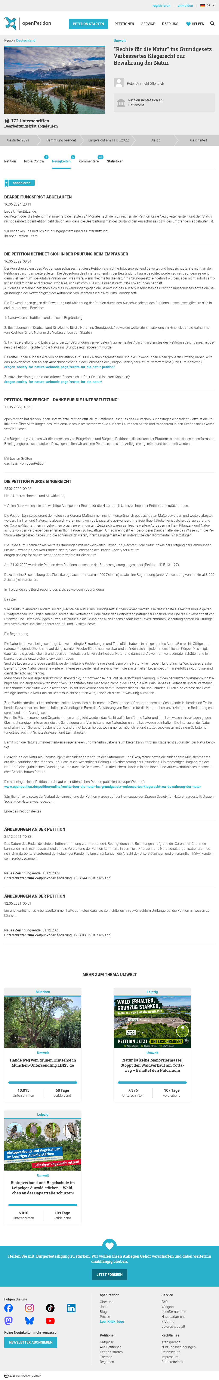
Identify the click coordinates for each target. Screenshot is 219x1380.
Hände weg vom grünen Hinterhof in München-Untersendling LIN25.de (43, 1062)
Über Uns (170, 24)
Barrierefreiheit (172, 1362)
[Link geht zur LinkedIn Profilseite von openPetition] (71, 1308)
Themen (106, 1357)
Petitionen (125, 24)
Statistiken (115, 161)
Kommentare (89, 159)
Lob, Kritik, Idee (112, 1322)
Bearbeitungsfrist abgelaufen (38, 197)
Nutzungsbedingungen (178, 1347)
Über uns (106, 1302)
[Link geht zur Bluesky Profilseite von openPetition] (29, 1321)
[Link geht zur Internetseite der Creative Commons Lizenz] (6, 1375)
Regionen (107, 1362)
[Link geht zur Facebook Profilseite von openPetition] (8, 1308)
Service (148, 24)
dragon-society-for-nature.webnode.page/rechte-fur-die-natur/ (53, 382)
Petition (10, 161)
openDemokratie (173, 1312)
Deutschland (25, 40)
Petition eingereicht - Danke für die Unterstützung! (61, 399)
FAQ (164, 1302)
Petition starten (88, 24)
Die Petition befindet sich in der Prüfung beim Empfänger (66, 254)
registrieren (161, 6)
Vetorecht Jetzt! (173, 1326)
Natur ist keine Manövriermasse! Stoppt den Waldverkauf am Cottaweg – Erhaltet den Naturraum (152, 1065)
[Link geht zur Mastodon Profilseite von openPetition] (8, 1321)
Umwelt (120, 41)
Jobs (103, 1307)
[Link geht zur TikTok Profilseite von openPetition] (50, 1308)
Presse (105, 1317)
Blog (103, 1312)
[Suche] (212, 23)
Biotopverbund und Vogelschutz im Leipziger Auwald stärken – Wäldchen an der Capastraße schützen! (43, 1187)
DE (207, 6)
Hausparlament (173, 1317)
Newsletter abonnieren (30, 1342)
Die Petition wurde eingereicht (37, 481)
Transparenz (170, 1342)
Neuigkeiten (61, 159)
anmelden (185, 6)
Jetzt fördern (109, 1275)
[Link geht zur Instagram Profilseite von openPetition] (29, 1308)
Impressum (169, 1357)
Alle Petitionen (110, 1347)
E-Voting (167, 1322)
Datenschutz (170, 1352)
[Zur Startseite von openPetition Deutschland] (28, 23)
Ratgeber (106, 1342)
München (43, 992)
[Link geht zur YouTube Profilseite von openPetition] (50, 1321)
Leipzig (152, 992)
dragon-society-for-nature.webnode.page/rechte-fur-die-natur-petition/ (59, 367)
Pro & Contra (34, 159)
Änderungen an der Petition (34, 829)
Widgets (167, 1307)
